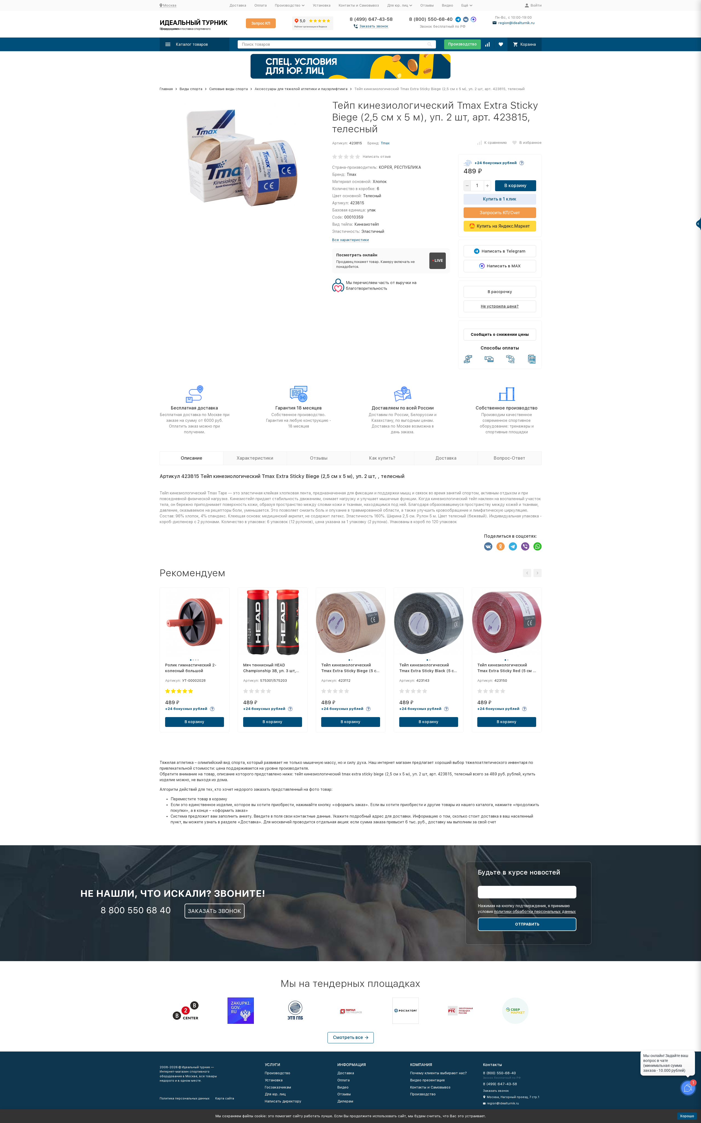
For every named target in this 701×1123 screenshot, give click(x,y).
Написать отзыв (377, 156)
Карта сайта (224, 1098)
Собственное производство (507, 408)
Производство (462, 44)
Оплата (260, 5)
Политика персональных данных (184, 1098)
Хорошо (687, 1116)
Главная (166, 89)
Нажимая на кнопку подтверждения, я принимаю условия (527, 909)
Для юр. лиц (275, 1094)
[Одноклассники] (500, 546)
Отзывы (427, 5)
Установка (322, 5)
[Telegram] (513, 546)
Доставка (237, 5)
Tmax (385, 143)
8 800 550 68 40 (135, 910)
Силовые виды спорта (228, 89)
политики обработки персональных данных (535, 911)
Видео (447, 5)
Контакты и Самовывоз (359, 5)
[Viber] (525, 546)
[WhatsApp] (537, 546)
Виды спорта (191, 89)
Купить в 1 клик (499, 199)
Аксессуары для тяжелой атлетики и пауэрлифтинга (301, 89)
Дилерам (345, 1101)
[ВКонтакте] (488, 546)
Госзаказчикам (278, 1087)
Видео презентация (427, 1080)
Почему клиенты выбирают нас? (438, 1073)
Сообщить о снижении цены (500, 334)
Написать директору (283, 1101)
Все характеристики (350, 240)
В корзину (515, 185)
